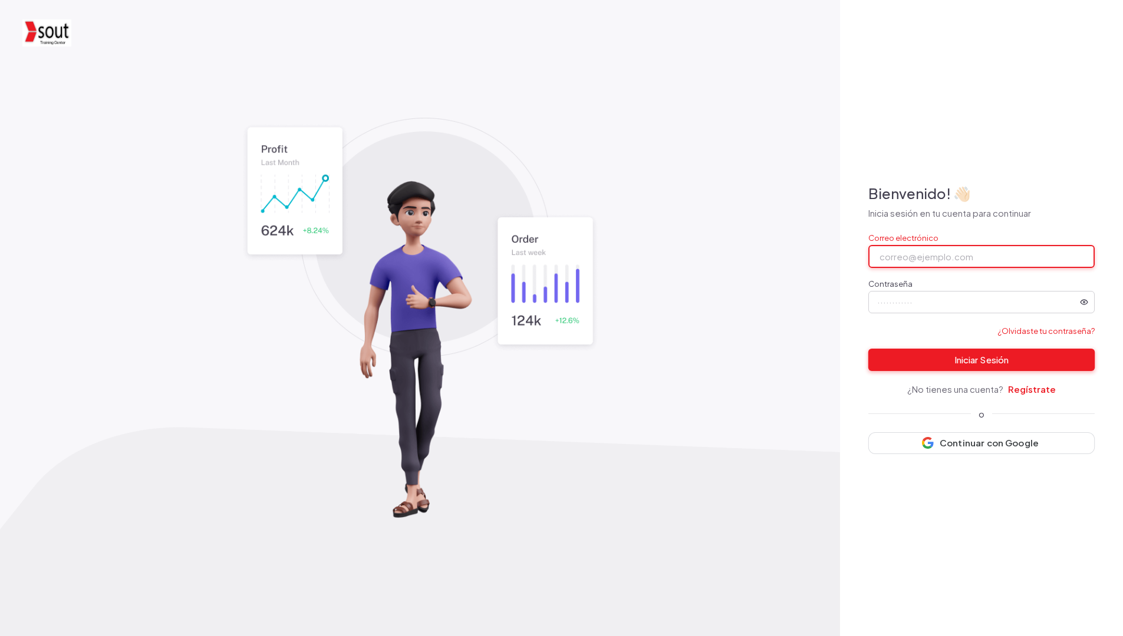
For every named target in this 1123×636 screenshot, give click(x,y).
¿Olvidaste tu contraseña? (1046, 331)
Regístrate (1032, 389)
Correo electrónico (903, 238)
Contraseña (890, 284)
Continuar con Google (989, 442)
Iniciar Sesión (981, 359)
